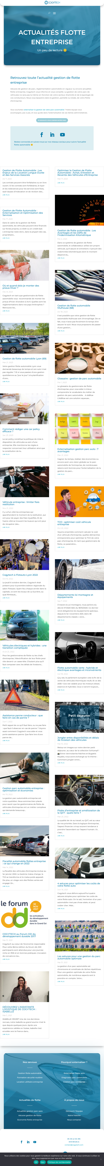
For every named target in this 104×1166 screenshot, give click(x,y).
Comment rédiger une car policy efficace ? (21, 430)
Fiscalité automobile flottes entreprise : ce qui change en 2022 (24, 862)
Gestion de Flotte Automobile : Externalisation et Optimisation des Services (23, 213)
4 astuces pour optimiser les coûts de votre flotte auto (78, 884)
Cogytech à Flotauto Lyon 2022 (20, 575)
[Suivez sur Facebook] (41, 134)
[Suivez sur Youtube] (62, 134)
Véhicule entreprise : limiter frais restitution (21, 503)
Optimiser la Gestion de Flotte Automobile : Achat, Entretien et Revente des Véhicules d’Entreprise (77, 172)
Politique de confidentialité (59, 1162)
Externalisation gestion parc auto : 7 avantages (77, 450)
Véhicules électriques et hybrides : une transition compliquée (25, 646)
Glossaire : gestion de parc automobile (79, 378)
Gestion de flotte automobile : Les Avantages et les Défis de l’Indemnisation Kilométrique (76, 233)
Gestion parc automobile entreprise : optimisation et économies (23, 789)
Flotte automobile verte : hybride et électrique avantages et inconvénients (79, 669)
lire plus (6, 195)
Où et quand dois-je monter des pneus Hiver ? (21, 286)
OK (36, 1162)
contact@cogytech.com (74, 1145)
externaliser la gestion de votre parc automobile (44, 110)
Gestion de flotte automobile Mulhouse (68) (73, 306)
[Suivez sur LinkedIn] (52, 134)
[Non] (101, 1159)
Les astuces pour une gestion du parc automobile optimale (78, 957)
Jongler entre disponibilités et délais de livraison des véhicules (78, 738)
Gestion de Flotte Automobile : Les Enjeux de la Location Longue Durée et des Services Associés (23, 172)
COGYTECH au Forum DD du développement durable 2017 (19, 935)
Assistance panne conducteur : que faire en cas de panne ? (23, 716)
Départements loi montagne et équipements (75, 596)
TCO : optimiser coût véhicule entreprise (74, 523)
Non (43, 1162)
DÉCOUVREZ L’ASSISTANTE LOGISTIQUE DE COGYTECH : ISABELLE (19, 1009)
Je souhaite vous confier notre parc (52, 120)
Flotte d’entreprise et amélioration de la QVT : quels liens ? (78, 811)
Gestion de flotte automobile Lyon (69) (24, 358)
